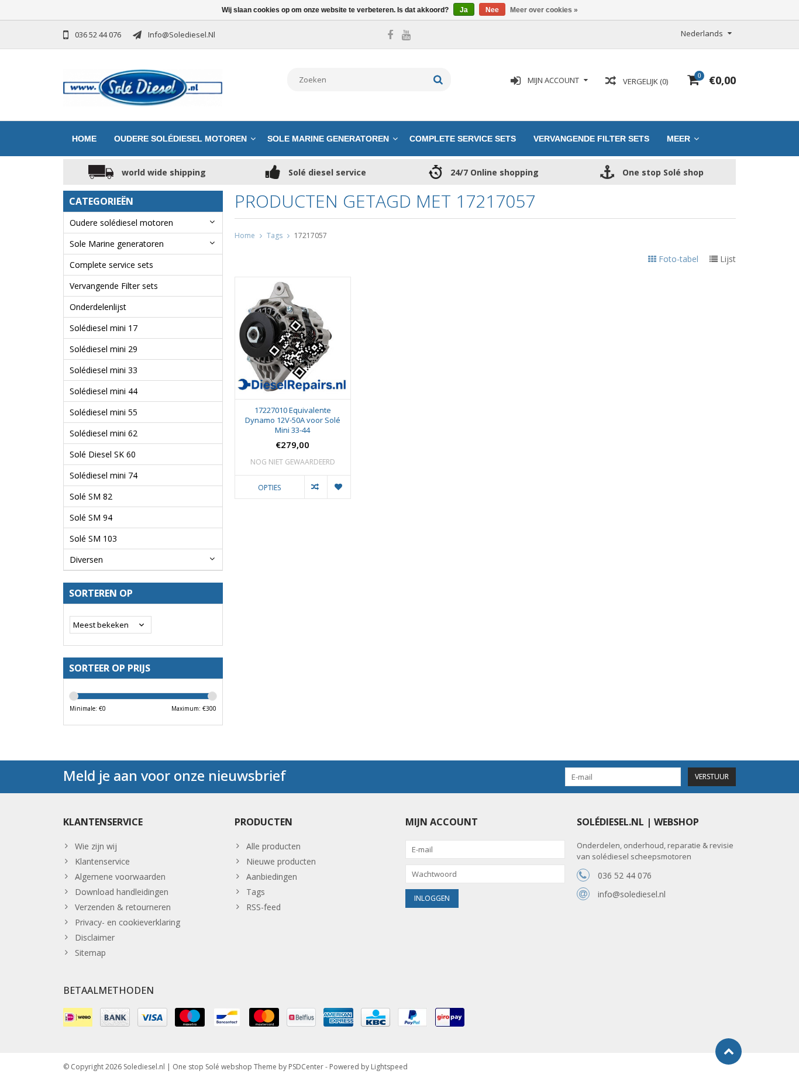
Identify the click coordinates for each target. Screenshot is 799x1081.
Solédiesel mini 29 (103, 348)
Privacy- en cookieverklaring (127, 922)
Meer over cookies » (544, 10)
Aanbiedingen (271, 876)
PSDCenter (305, 1067)
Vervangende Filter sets (591, 138)
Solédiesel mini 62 (103, 433)
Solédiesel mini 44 (103, 391)
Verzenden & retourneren (123, 907)
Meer (678, 138)
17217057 (310, 235)
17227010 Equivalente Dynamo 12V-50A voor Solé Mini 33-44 (292, 420)
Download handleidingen (121, 891)
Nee (492, 10)
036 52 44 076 (625, 875)
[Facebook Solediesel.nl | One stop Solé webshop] (390, 36)
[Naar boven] (728, 1051)
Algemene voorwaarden (120, 876)
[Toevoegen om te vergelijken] (315, 487)
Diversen (86, 559)
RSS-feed (263, 907)
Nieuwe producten (281, 861)
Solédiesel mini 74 (103, 475)
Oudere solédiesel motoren (180, 138)
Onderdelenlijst (98, 306)
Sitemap (90, 952)
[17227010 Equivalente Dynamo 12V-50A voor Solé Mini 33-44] (292, 283)
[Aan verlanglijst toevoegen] (338, 487)
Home (84, 138)
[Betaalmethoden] (77, 1017)
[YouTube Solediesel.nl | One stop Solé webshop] (405, 36)
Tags (275, 235)
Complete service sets (462, 138)
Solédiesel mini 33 (103, 370)
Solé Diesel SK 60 (103, 454)
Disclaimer (95, 937)
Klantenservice (102, 861)
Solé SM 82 (91, 496)
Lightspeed (389, 1067)
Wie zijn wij (96, 846)
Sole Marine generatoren (328, 138)
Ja (464, 10)
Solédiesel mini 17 (103, 327)
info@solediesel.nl (632, 894)
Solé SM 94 (91, 517)
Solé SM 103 (93, 538)
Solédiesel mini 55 (103, 412)
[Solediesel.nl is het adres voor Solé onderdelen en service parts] (143, 86)
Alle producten (273, 846)
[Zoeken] (438, 79)
